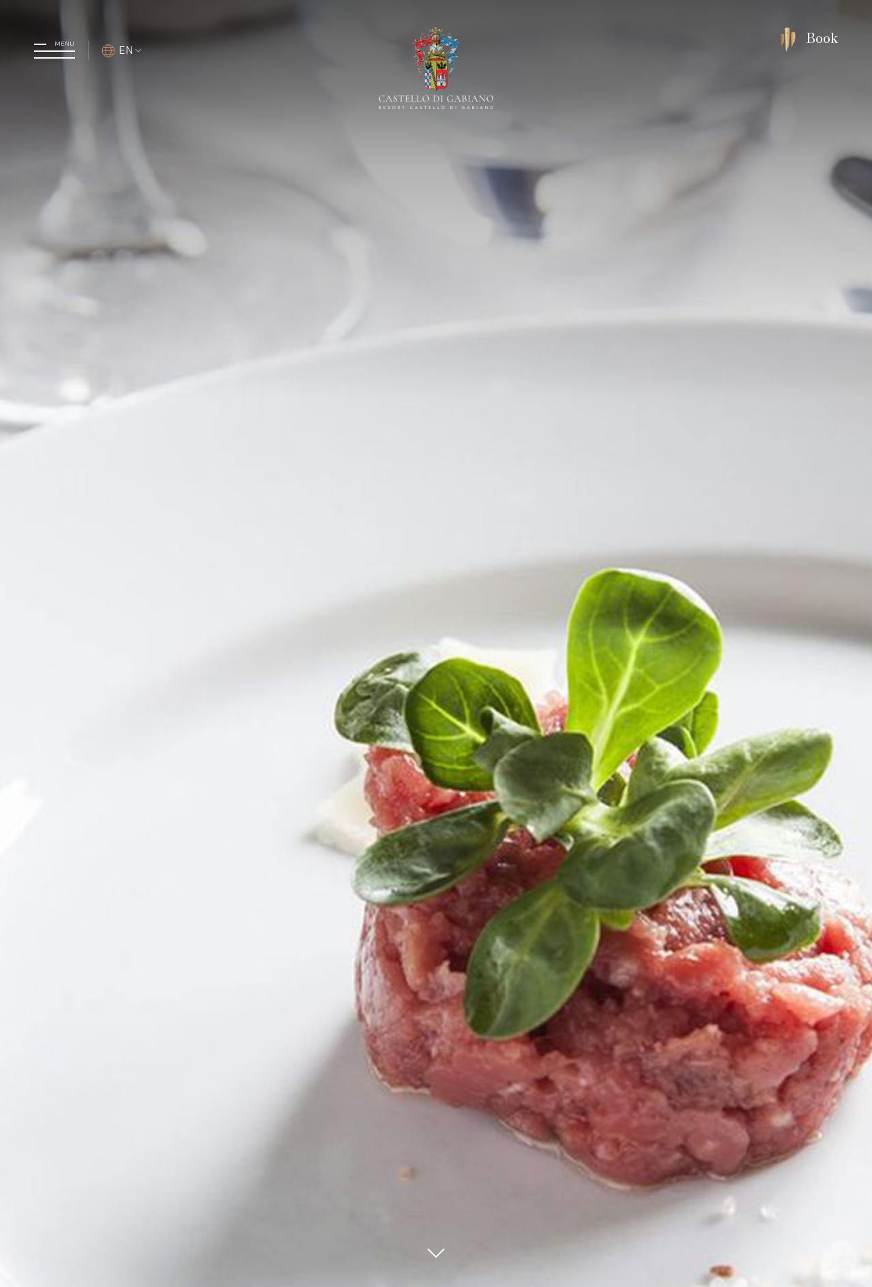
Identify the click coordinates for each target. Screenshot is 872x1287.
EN (126, 49)
